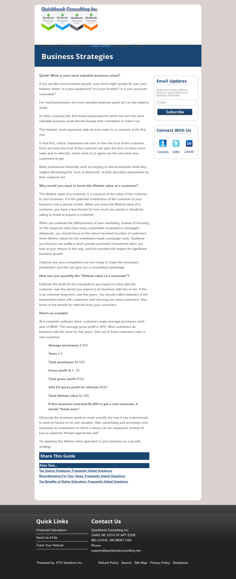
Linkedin (189, 151)
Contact (121, 45)
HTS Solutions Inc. (69, 563)
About (63, 45)
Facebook (163, 151)
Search (126, 563)
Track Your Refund (49, 545)
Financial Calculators (51, 530)
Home (48, 45)
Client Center (100, 45)
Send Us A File (46, 537)
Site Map (140, 563)
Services (79, 45)
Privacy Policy (160, 563)
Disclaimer (180, 563)
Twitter (176, 151)
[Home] (69, 30)
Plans (137, 45)
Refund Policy (108, 563)
